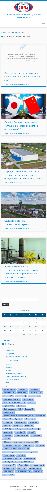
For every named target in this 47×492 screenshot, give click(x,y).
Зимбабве (8, 412)
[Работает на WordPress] (36, 486)
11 (5, 327)
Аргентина (9, 392)
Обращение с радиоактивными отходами (21, 442)
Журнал (8, 365)
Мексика (8, 432)
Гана (31, 402)
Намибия (20, 432)
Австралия (9, 389)
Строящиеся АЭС (12, 462)
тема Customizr (27, 489)
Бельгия (8, 396)
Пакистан (28, 445)
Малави (36, 429)
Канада (34, 422)
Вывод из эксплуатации (14, 402)
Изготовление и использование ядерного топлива (24, 416)
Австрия (22, 389)
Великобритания (12, 399)
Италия (8, 422)
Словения (29, 458)
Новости (8, 371)
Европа (29, 409)
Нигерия (8, 435)
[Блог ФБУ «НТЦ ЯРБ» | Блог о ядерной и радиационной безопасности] (23, 7)
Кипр (7, 425)
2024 (11, 32)
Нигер (32, 432)
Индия (8, 419)
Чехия (21, 468)
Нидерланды (22, 435)
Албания (35, 389)
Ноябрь (17, 32)
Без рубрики (10, 353)
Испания (30, 419)
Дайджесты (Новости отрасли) (16, 356)
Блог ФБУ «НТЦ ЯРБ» (20, 486)
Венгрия (28, 399)
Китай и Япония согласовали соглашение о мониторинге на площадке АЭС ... (21, 126)
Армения (22, 392)
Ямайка (38, 471)
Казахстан (21, 422)
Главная (4, 32)
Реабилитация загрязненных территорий (20, 452)
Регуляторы (14, 360)
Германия (9, 406)
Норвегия (36, 435)
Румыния (9, 455)
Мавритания (22, 429)
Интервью (9, 368)
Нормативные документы (14, 373)
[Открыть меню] (43, 23)
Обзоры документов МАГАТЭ (16, 376)
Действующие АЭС (12, 409)
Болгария (21, 396)
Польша (40, 445)
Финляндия (37, 465)
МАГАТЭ (8, 429)
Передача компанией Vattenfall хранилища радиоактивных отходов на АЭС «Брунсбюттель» (23, 175)
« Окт (4, 340)
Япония (8, 475)
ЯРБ (7, 382)
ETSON (8, 348)
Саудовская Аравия (12, 458)
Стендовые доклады (13, 379)
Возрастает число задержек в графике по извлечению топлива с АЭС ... (22, 77)
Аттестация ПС (11, 351)
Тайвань (28, 462)
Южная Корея (23, 471)
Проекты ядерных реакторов (16, 448)
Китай (17, 425)
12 (11, 327)
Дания (21, 406)
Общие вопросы (12, 445)
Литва (29, 425)
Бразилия (35, 396)
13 (17, 327)
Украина (23, 465)
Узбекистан (9, 465)
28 (24, 335)
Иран (18, 419)
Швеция (8, 471)
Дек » (9, 340)
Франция (9, 468)
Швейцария (35, 468)
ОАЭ (7, 439)
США (21, 455)
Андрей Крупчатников (21, 84)
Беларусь (36, 392)
